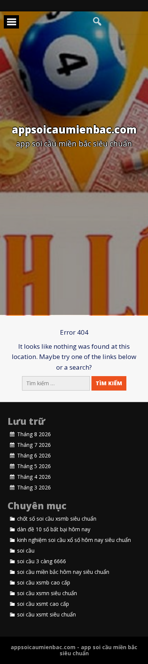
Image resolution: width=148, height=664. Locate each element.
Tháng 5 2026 (34, 466)
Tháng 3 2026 (34, 487)
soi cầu (26, 550)
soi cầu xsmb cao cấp (43, 582)
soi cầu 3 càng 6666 (41, 561)
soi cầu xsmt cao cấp (43, 603)
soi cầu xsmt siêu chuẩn (46, 614)
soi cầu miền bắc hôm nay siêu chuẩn (63, 572)
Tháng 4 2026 (34, 476)
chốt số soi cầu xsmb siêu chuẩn (56, 518)
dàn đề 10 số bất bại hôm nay (53, 529)
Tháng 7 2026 (34, 445)
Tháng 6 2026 (34, 455)
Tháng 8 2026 (34, 434)
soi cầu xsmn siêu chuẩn (47, 593)
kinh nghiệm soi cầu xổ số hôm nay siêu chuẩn (74, 540)
